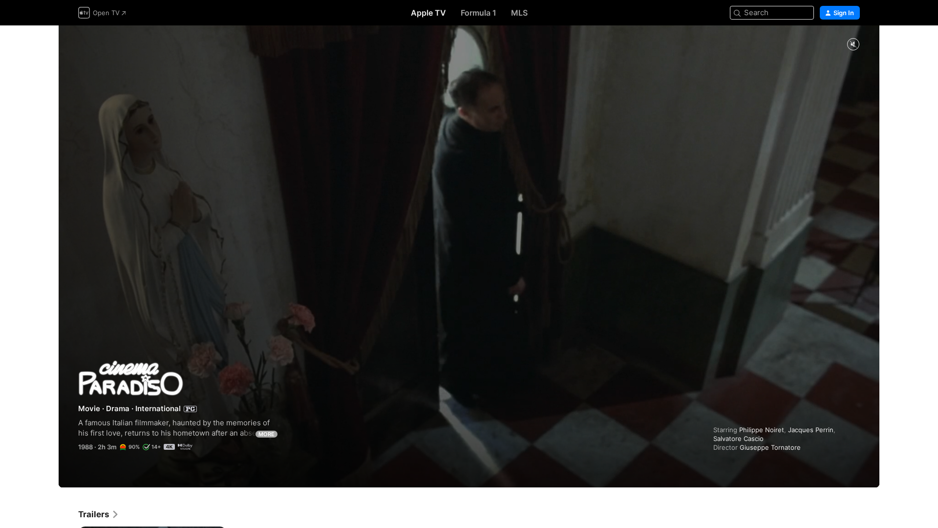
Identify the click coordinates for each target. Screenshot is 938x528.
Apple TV (428, 13)
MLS (519, 13)
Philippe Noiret (761, 430)
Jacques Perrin (810, 430)
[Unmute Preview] (853, 44)
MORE (266, 434)
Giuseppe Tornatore (770, 447)
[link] (98, 514)
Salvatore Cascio (738, 438)
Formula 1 (478, 13)
